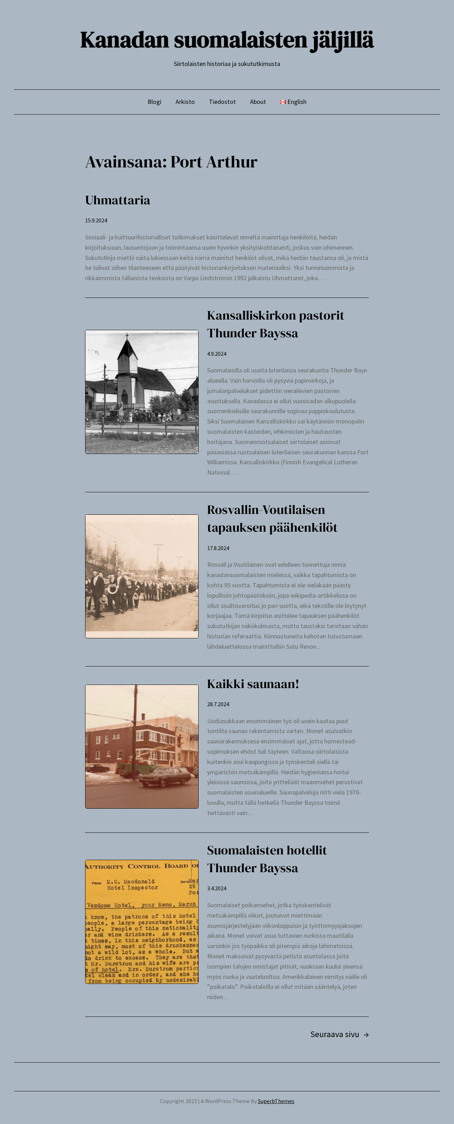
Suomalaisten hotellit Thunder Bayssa (267, 858)
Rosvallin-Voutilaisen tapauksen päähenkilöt (272, 518)
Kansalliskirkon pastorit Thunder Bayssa (275, 324)
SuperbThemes (276, 1100)
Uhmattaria (117, 200)
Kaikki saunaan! (253, 683)
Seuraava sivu (339, 1034)
